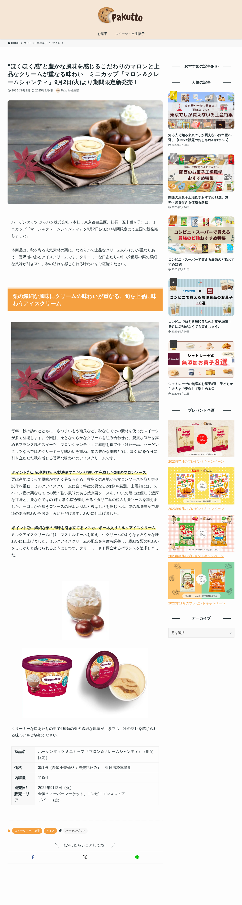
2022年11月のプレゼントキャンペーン (196, 603)
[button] (33, 857)
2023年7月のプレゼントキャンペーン (196, 461)
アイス (50, 830)
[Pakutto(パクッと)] (121, 15)
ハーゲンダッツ (75, 830)
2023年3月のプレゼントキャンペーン (196, 556)
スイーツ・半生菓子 (27, 830)
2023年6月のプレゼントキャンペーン (196, 509)
